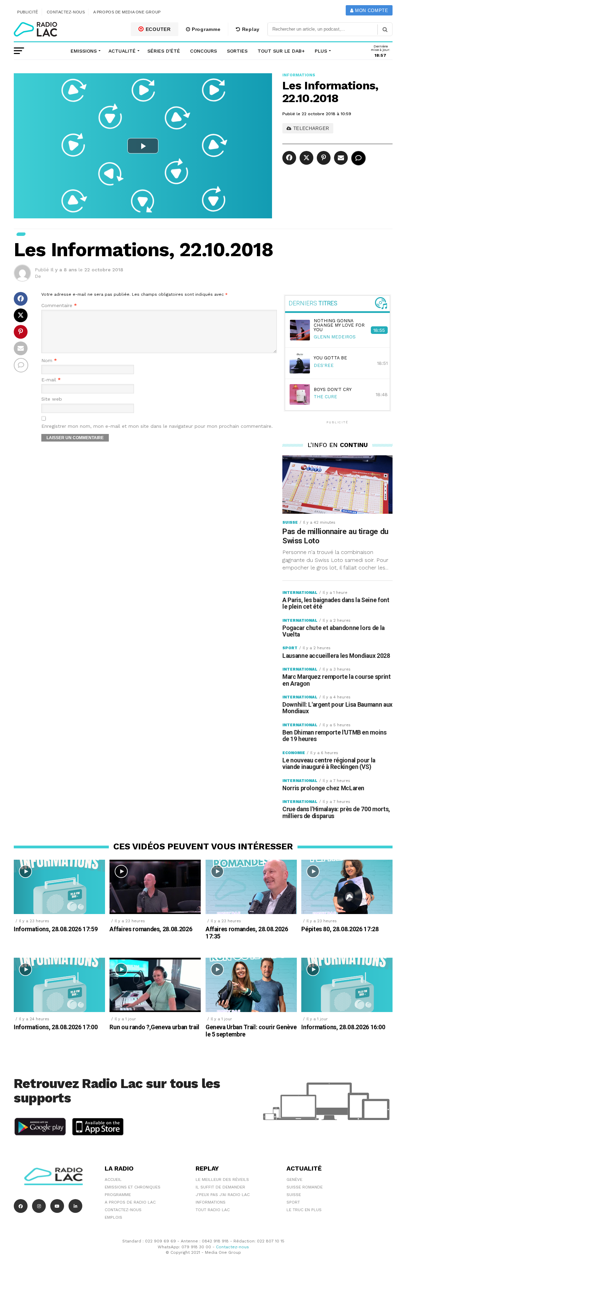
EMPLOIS (113, 1217)
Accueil (113, 1179)
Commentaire (59, 305)
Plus (321, 51)
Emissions (84, 51)
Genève (294, 1179)
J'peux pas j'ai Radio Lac (223, 1194)
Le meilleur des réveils (222, 1179)
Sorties (237, 51)
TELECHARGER (310, 128)
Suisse (293, 1194)
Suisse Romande (304, 1187)
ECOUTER (157, 29)
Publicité (27, 12)
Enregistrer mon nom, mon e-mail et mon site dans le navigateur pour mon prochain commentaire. (157, 426)
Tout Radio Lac (213, 1209)
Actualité (122, 51)
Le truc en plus (304, 1209)
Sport (293, 1202)
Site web (51, 399)
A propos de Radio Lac (130, 1202)
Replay (250, 29)
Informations (211, 1202)
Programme (205, 29)
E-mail (51, 379)
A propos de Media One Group (127, 12)
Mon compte (370, 10)
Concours (203, 51)
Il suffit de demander (220, 1187)
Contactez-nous (66, 12)
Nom (49, 360)
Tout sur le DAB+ (281, 51)
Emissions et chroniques (132, 1187)
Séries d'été (163, 51)
